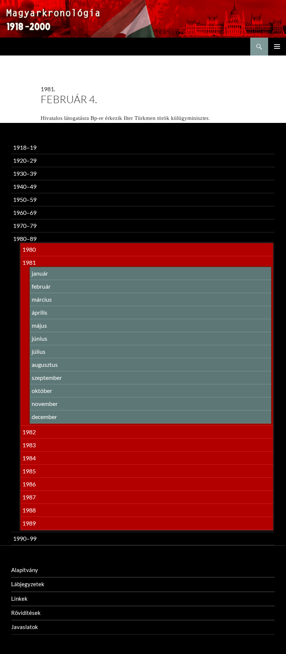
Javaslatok (24, 626)
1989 (29, 523)
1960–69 (24, 212)
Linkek (19, 598)
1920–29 (24, 160)
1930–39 (24, 173)
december (44, 416)
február (41, 286)
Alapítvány (24, 569)
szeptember (47, 377)
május (39, 325)
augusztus (45, 364)
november (45, 403)
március (42, 299)
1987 (29, 497)
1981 (29, 262)
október (42, 390)
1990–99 (24, 538)
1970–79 (24, 225)
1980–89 (24, 238)
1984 (29, 457)
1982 (29, 431)
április (39, 312)
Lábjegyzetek (27, 584)
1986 (29, 484)
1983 (29, 444)
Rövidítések (26, 612)
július (38, 351)
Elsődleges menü (277, 46)
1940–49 (24, 186)
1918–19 (24, 147)
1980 (29, 249)
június (39, 338)
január (40, 273)
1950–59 (24, 199)
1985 (29, 470)
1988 (29, 510)
